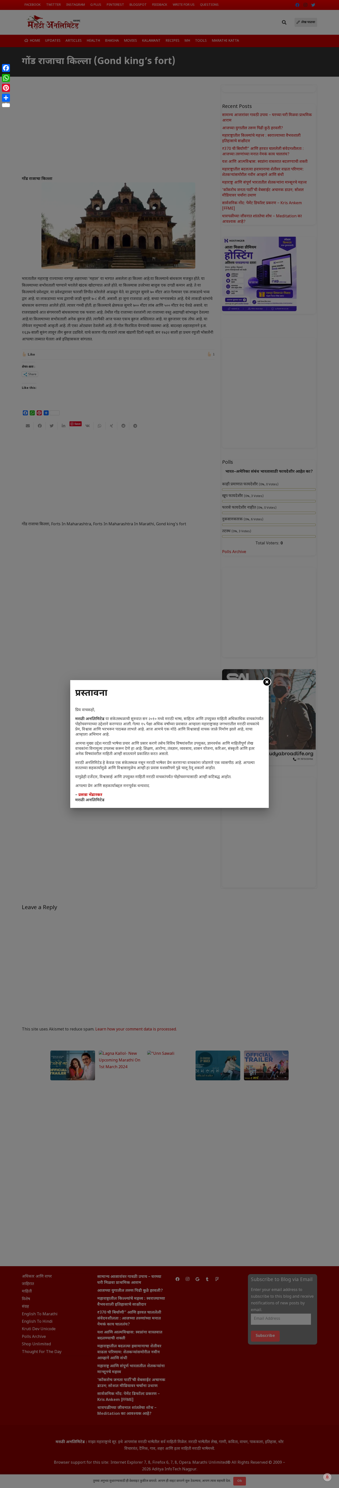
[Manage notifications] (327, 1477)
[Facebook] (6, 68)
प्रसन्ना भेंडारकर (90, 795)
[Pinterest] (6, 88)
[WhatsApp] (6, 78)
